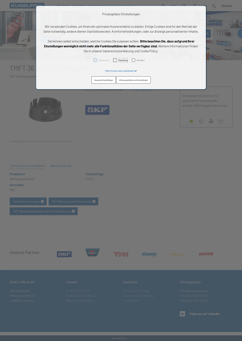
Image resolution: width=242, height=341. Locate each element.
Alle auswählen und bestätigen (133, 80)
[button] (121, 70)
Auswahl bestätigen (103, 80)
